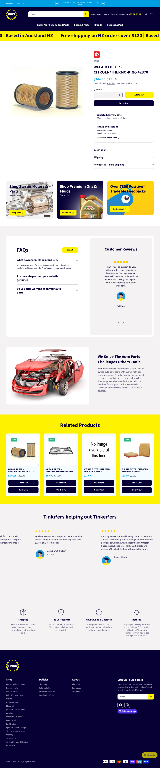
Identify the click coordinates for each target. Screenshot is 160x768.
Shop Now (16, 212)
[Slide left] (118, 324)
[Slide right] (123, 324)
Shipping (111, 83)
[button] (81, 25)
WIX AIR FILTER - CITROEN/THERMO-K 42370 (21, 470)
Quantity (98, 89)
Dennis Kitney (97, 557)
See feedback (118, 209)
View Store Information (107, 138)
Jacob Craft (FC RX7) (34, 550)
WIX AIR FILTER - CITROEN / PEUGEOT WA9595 (97, 470)
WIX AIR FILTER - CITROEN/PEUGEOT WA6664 (60, 470)
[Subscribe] (151, 697)
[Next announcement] (103, 3)
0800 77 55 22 (134, 14)
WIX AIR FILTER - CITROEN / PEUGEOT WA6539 (135, 470)
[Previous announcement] (57, 3)
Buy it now (123, 103)
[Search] (86, 14)
